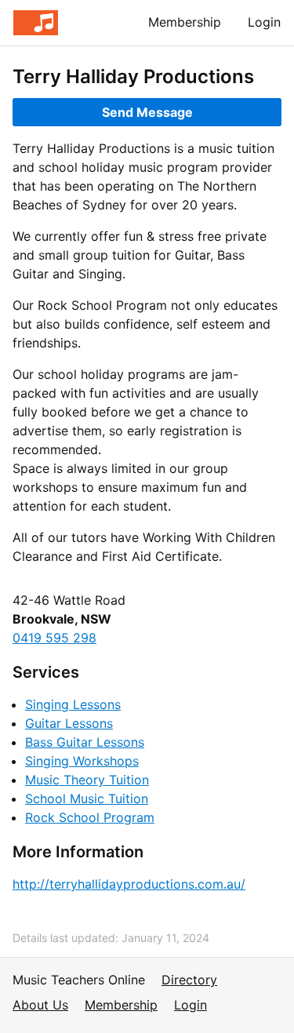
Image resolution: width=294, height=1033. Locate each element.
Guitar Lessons (69, 723)
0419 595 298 (54, 638)
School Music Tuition (86, 798)
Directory (189, 980)
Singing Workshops (82, 761)
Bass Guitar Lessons (84, 742)
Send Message (147, 112)
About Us (40, 1005)
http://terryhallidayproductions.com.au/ (129, 884)
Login (264, 22)
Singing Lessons (73, 704)
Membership (184, 22)
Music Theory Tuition (87, 779)
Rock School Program (89, 817)
